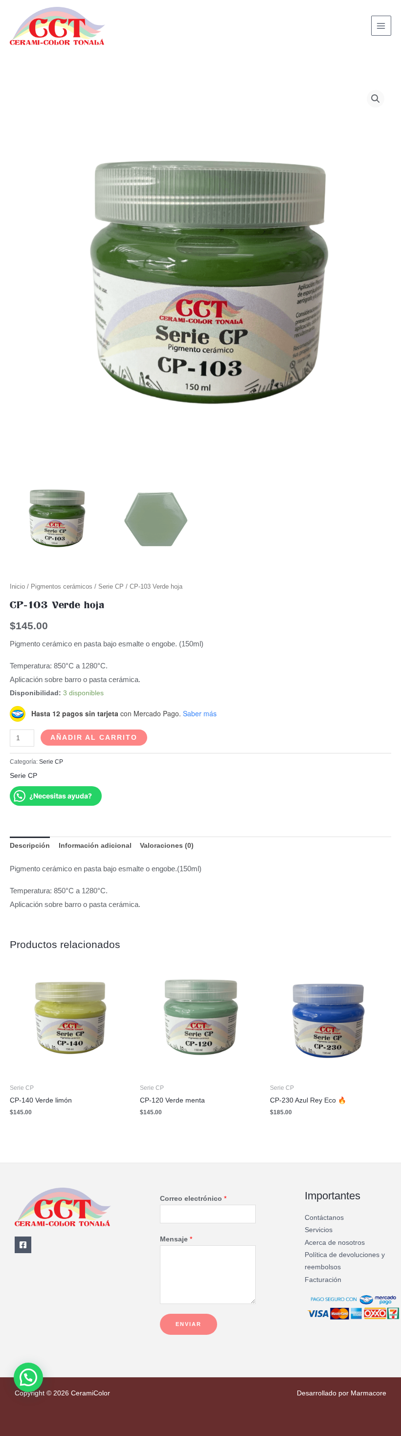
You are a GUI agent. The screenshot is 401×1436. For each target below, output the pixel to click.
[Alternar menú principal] (381, 26)
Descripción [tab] (30, 845)
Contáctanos (324, 1217)
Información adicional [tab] (95, 845)
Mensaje (176, 1239)
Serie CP (111, 586)
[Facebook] (23, 1245)
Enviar (188, 1324)
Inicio (17, 586)
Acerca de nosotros (335, 1242)
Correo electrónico (193, 1198)
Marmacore (368, 1393)
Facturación (323, 1279)
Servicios (319, 1230)
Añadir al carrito (93, 737)
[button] (375, 99)
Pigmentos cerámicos (61, 586)
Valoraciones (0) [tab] (167, 845)
